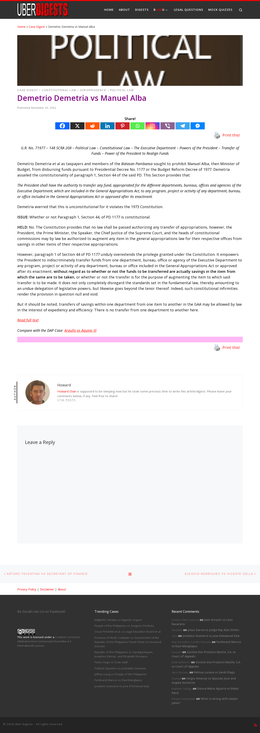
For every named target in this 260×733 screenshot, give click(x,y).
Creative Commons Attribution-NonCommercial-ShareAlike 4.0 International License (48, 641)
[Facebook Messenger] (198, 125)
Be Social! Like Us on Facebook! (41, 611)
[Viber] (167, 125)
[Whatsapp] (137, 125)
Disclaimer (47, 589)
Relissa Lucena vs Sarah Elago (214, 672)
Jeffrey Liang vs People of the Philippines (120, 674)
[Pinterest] (122, 125)
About (62, 589)
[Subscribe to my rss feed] (255, 725)
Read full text (28, 320)
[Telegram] (183, 125)
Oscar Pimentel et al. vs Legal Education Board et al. (127, 631)
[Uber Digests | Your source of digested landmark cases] (42, 9)
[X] (77, 125)
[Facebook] (62, 125)
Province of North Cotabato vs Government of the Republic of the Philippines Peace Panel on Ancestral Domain (127, 642)
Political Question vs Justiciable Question (120, 668)
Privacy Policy (26, 589)
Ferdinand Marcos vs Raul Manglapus (118, 680)
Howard (177, 652)
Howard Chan (66, 391)
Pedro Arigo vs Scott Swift (111, 662)
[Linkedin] (107, 125)
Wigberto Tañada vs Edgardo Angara (118, 620)
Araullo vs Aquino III (80, 330)
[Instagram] (152, 125)
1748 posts (66, 400)
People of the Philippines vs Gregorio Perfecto (124, 626)
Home (21, 27)
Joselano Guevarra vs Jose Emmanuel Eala (121, 686)
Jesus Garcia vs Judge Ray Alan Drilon (213, 630)
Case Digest (37, 27)
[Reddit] (92, 125)
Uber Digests (24, 724)
